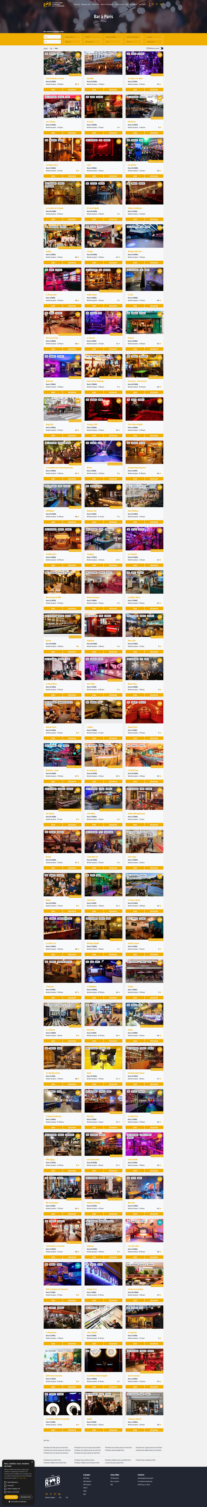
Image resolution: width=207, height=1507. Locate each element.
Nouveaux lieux (86, 4)
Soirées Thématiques (107, 4)
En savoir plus (22, 1478)
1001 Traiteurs (87, 1484)
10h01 (84, 1491)
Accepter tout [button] (11, 1497)
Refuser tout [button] (26, 1497)
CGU (60, 1497)
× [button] (32, 1462)
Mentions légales (50, 1497)
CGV (67, 1497)
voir (53, 89)
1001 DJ (85, 1488)
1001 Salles (86, 1478)
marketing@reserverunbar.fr (145, 1478)
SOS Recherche (119, 4)
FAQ (112, 1484)
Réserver (72, 89)
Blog (126, 4)
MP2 (84, 1494)
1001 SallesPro (87, 1481)
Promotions (95, 4)
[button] (72, 37)
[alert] (18, 1482)
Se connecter (134, 4)
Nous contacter (115, 1481)
